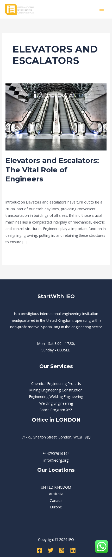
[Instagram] (62, 550)
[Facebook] (39, 550)
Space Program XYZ (56, 409)
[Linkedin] (73, 550)
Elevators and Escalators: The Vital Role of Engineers (52, 169)
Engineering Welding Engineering (56, 396)
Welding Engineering (56, 403)
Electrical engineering (57, 187)
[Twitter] (50, 550)
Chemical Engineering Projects (56, 383)
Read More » (16, 253)
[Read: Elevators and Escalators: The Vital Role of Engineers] (56, 116)
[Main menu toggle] (101, 9)
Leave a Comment (20, 187)
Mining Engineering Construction (56, 390)
